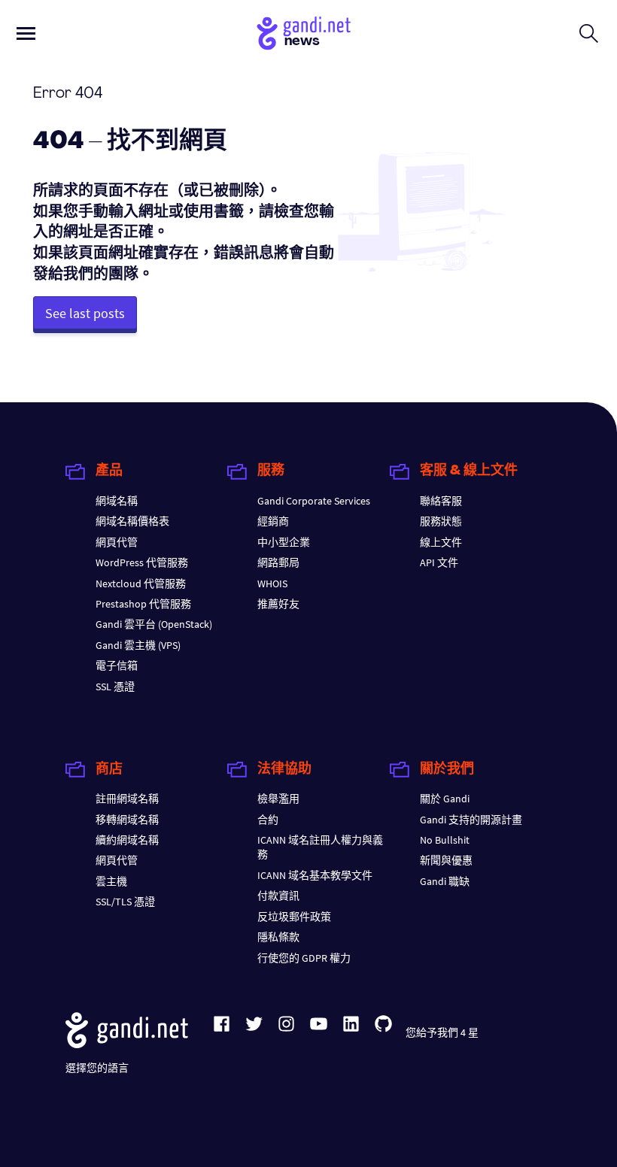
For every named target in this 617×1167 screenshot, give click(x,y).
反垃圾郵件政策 (294, 916)
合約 (267, 819)
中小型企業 (283, 542)
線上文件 (441, 542)
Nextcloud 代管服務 (141, 583)
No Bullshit (445, 840)
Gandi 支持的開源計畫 (471, 819)
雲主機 (111, 881)
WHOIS (272, 583)
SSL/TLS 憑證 (125, 901)
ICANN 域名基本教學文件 (314, 875)
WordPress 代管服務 (142, 562)
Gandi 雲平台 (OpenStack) (154, 624)
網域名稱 (117, 501)
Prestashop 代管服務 (143, 604)
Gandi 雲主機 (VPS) (138, 645)
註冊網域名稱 (127, 798)
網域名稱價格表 (132, 521)
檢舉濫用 (278, 798)
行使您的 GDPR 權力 (304, 958)
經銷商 (273, 521)
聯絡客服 (441, 501)
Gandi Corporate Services (313, 501)
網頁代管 (117, 542)
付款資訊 (278, 895)
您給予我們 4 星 (442, 1032)
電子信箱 (117, 665)
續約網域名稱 (127, 840)
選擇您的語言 (97, 1068)
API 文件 (439, 562)
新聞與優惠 (446, 860)
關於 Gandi (445, 798)
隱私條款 (278, 937)
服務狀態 (441, 521)
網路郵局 (278, 562)
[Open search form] (589, 33)
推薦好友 (278, 604)
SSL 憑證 (115, 686)
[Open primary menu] (26, 33)
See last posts (85, 313)
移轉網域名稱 (127, 819)
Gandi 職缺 (445, 881)
